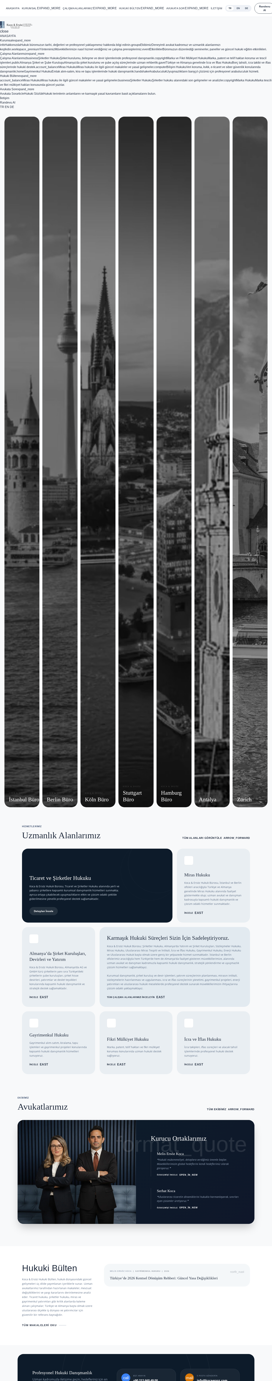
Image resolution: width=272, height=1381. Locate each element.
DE (12, 107)
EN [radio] (238, 8)
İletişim (216, 8)
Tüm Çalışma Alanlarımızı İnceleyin (136, 997)
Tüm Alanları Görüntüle (216, 837)
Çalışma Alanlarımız (90, 8)
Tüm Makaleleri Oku (39, 1325)
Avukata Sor (187, 8)
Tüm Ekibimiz (230, 1109)
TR (2, 107)
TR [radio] (230, 8)
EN (7, 107)
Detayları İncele (43, 911)
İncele (193, 912)
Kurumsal (41, 8)
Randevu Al (7, 102)
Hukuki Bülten (141, 8)
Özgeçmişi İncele (177, 1175)
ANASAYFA (13, 8)
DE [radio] (246, 8)
